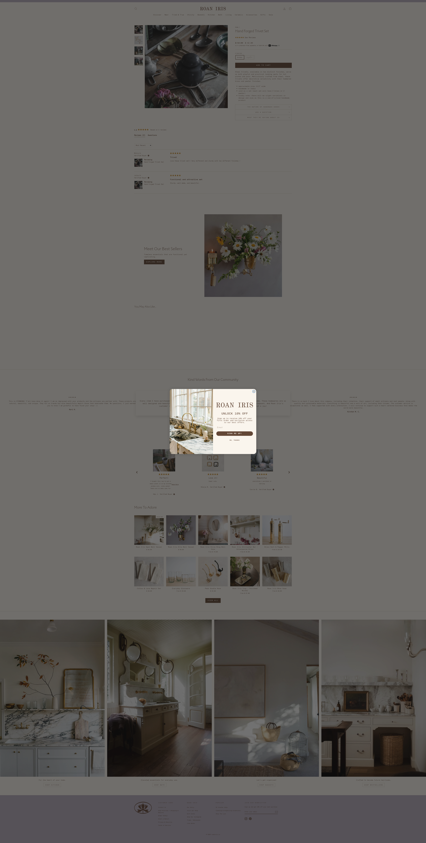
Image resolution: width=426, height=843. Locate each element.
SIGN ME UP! (234, 434)
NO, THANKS (235, 440)
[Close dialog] (253, 391)
